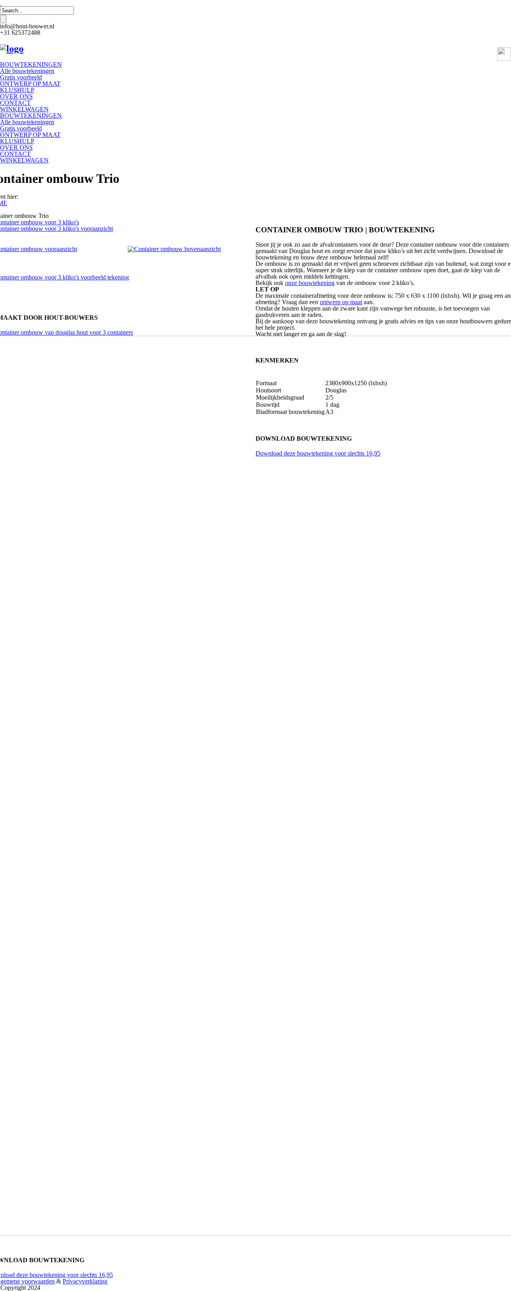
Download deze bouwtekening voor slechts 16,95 (318, 453)
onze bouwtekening (310, 282)
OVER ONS (16, 96)
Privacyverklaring (85, 1281)
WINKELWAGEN (24, 109)
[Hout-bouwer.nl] (12, 49)
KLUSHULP (17, 90)
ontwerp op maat (341, 302)
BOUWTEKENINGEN (31, 64)
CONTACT (15, 102)
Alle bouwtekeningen (27, 70)
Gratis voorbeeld (21, 77)
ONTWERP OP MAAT (30, 83)
